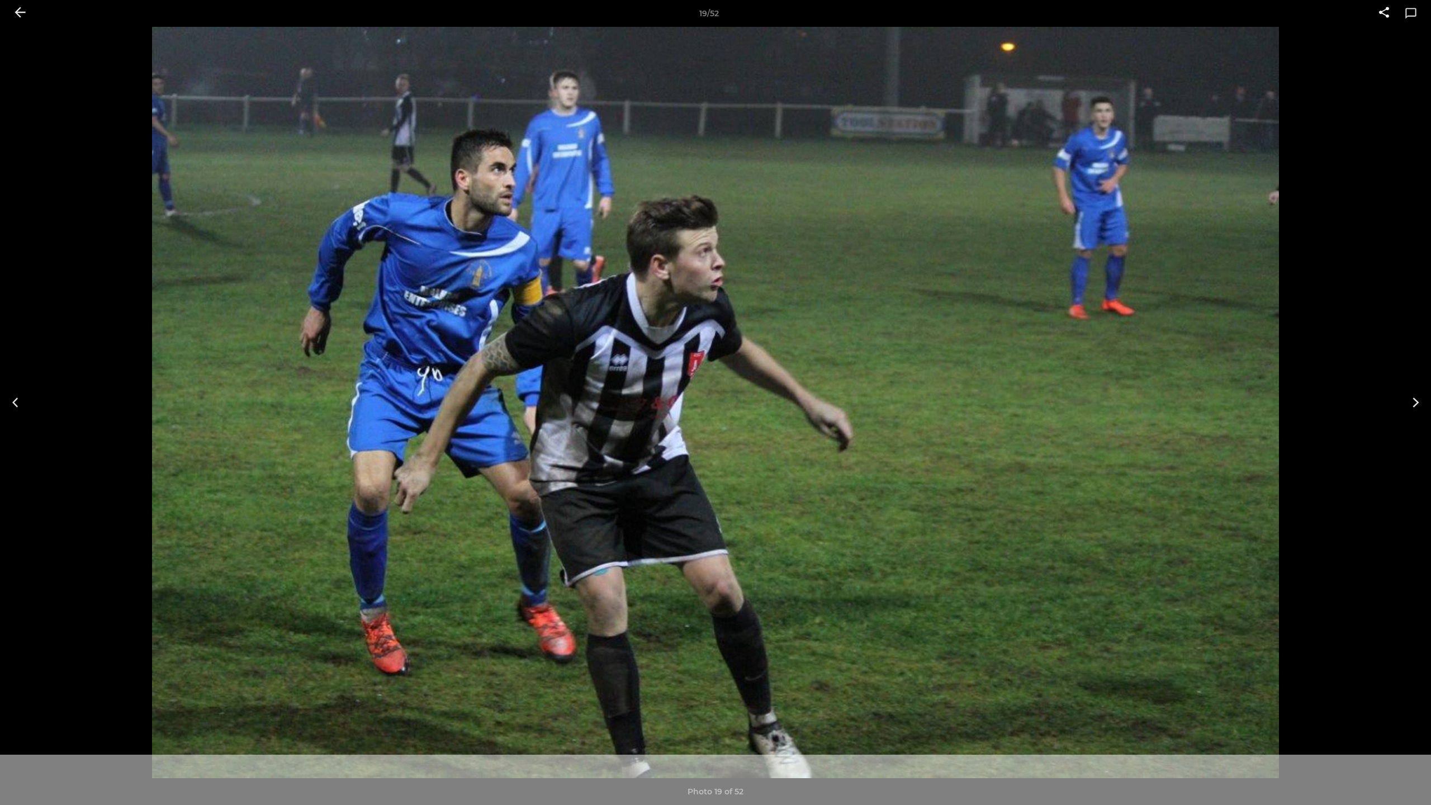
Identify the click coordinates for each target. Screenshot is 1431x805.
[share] (1384, 13)
